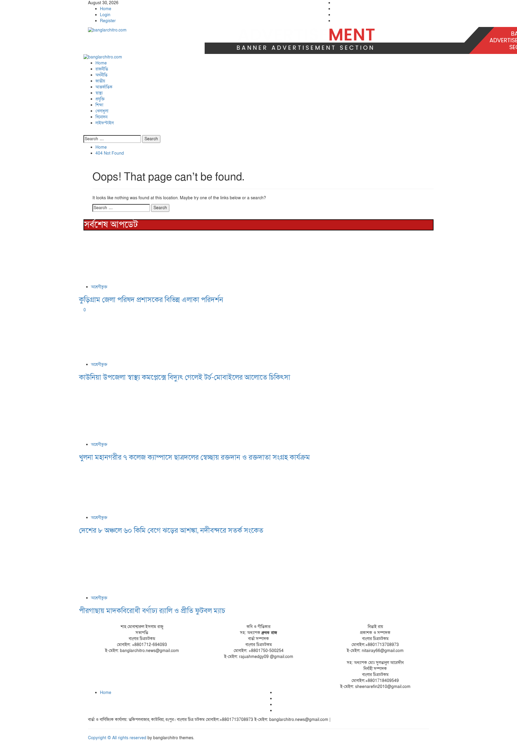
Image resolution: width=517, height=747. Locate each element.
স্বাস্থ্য (99, 93)
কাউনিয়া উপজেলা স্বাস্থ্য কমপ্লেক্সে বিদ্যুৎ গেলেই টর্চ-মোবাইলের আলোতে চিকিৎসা (184, 377)
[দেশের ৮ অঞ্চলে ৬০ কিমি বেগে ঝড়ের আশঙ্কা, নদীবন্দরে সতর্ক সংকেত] (124, 489)
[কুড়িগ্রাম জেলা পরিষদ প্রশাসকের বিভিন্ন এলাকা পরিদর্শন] (124, 258)
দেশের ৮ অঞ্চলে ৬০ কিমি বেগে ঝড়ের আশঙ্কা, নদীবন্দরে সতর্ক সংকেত (171, 530)
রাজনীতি (101, 69)
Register (108, 21)
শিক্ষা (99, 105)
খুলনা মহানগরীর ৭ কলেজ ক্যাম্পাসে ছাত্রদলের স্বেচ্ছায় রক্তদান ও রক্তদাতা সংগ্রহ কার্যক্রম (194, 457)
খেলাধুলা (101, 111)
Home (105, 9)
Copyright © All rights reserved (117, 738)
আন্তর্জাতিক (103, 87)
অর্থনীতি (101, 75)
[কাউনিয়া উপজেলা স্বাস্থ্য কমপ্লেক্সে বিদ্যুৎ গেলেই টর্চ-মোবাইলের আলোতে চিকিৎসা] (124, 337)
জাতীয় (100, 81)
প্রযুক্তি (100, 99)
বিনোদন (101, 117)
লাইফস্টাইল (104, 123)
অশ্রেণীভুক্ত (99, 287)
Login (105, 15)
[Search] (85, 132)
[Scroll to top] (1, 744)
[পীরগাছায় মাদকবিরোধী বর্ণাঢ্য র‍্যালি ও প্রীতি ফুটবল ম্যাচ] (124, 566)
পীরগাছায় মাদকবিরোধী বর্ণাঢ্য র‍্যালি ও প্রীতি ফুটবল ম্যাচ (152, 610)
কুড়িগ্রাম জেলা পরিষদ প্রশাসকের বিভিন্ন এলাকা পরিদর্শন (151, 299)
